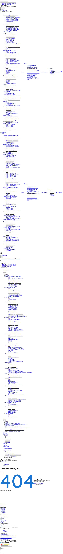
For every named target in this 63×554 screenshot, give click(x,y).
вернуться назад (39, 484)
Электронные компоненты (13, 388)
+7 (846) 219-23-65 (4, 1)
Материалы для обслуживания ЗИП (15, 336)
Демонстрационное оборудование (15, 347)
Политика (2, 510)
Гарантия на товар (4, 517)
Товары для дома (11, 409)
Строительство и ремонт (13, 404)
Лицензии (2, 511)
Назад (6, 274)
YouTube (6, 465)
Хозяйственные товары (13, 304)
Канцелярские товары (12, 289)
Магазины (2, 509)
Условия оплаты (3, 514)
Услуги (6, 422)
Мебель (9, 356)
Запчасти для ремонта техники (14, 319)
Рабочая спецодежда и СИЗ (13, 375)
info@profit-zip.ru (5, 461)
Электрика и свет (11, 415)
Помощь (2, 513)
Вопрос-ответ (3, 520)
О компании (8, 436)
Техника (9, 380)
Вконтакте (6, 464)
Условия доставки (4, 515)
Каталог (7, 275)
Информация (3, 512)
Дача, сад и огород (12, 299)
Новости (2, 505)
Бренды (2, 521)
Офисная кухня (11, 364)
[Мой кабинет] (1, 253)
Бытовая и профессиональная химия (15, 278)
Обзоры (2, 522)
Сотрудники (3, 507)
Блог (1, 519)
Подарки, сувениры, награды (14, 370)
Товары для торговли (12, 398)
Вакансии (2, 508)
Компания (2, 503)
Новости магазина (6, 525)
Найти (2, 548)
